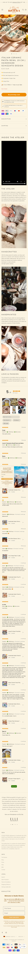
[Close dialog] (27, 467)
